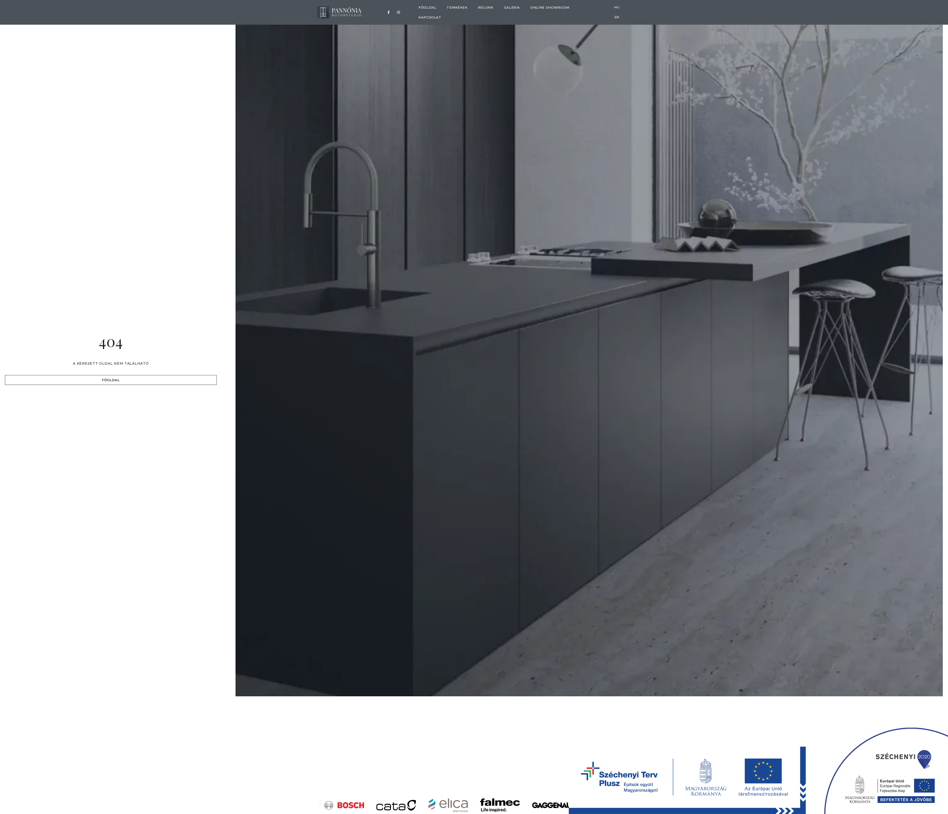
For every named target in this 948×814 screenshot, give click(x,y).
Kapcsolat (429, 17)
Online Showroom (549, 7)
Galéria (512, 7)
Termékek (457, 7)
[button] (320, 802)
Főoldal (427, 7)
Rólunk (486, 7)
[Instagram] (398, 12)
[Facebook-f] (388, 12)
